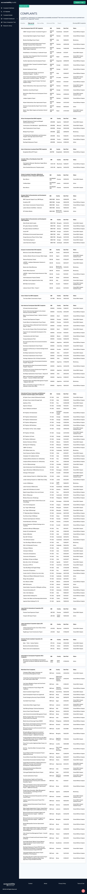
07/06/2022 (66, 661)
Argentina (59, 167)
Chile (58, 352)
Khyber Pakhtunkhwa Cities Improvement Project (34, 85)
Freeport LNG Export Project (29, 615)
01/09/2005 (66, 534)
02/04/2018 (66, 813)
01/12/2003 (66, 412)
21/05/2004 (66, 422)
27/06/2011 (66, 336)
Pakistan (58, 35)
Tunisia (58, 139)
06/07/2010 (66, 513)
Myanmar (59, 628)
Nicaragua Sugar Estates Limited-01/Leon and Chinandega (34, 501)
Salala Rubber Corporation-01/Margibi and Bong (34, 587)
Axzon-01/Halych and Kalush (30, 408)
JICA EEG (52, 628)
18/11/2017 (65, 69)
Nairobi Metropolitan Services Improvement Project (33, 824)
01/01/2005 (66, 495)
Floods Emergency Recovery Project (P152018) (34, 697)
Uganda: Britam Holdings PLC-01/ (31, 601)
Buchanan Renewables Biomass (30, 645)
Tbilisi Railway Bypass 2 (29, 239)
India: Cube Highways (28, 592)
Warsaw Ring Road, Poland (29, 259)
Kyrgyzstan (59, 60)
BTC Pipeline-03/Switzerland (30, 416)
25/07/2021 (66, 280)
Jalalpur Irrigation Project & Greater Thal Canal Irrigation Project (34, 81)
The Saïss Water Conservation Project (32, 298)
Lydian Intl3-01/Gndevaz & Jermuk (31, 489)
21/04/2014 (66, 678)
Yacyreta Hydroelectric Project (30, 775)
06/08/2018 (66, 809)
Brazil (58, 316)
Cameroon (59, 142)
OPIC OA (52, 643)
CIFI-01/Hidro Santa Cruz (29, 450)
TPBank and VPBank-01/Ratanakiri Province (33, 576)
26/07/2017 (66, 349)
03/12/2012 (66, 764)
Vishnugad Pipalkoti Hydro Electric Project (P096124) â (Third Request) (33, 853)
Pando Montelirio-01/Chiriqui (30, 521)
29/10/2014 (66, 228)
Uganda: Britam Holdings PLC (30, 595)
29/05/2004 (66, 425)
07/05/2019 (66, 361)
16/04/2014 (66, 489)
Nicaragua (58, 469)
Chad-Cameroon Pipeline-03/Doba (31, 453)
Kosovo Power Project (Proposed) (31, 711)
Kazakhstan (59, 31)
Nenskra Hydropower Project (30, 69)
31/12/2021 (65, 81)
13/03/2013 (66, 442)
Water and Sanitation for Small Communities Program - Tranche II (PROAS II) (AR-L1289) (33, 377)
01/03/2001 (66, 553)
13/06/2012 (66, 464)
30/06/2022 (66, 848)
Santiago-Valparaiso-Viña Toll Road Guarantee (34, 358)
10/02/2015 (66, 733)
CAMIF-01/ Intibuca (27, 447)
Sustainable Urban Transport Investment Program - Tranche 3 (35, 65)
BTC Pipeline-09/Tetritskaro (29, 425)
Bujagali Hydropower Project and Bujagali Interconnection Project (33, 122)
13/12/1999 (65, 728)
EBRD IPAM (52, 199)
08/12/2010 (66, 525)
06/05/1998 (66, 743)
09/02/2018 (66, 202)
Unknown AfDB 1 (27, 139)
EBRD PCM (52, 223)
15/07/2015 (66, 450)
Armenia (58, 207)
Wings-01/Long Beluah (28, 578)
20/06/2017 (66, 73)
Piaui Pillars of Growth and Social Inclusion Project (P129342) (35, 838)
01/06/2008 (66, 461)
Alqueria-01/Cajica (27, 405)
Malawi (57, 753)
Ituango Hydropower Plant (29, 338)
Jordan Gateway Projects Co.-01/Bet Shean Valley (35, 479)
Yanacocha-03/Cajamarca (29, 556)
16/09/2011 (65, 497)
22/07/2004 (66, 432)
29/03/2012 (66, 711)
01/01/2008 (66, 472)
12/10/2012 (65, 507)
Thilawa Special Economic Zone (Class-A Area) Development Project (34, 628)
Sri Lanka (58, 77)
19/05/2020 (66, 207)
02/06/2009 (66, 403)
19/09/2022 (66, 601)
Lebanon (58, 288)
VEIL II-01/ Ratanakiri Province (30, 545)
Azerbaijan (59, 242)
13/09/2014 (66, 444)
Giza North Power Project (29, 700)
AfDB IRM (52, 122)
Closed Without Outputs (79, 31)
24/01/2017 (66, 559)
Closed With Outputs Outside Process (78, 56)
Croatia (58, 252)
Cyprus (57, 256)
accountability (8, 2)
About (45, 883)
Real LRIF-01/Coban (27, 536)
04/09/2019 (66, 833)
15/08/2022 (66, 211)
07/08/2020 (66, 205)
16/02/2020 (66, 298)
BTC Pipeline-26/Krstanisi (29, 439)
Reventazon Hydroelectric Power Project (32, 345)
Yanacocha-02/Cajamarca (29, 553)
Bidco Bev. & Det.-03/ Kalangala (30, 562)
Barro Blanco (26, 179)
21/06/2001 (66, 684)
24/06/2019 (66, 829)
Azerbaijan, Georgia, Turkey (59, 413)
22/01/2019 (66, 270)
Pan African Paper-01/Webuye (30, 516)
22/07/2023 (66, 102)
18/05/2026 (66, 615)
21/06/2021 (66, 377)
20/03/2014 (66, 539)
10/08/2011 (65, 748)
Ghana (57, 759)
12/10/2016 (65, 267)
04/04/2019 (66, 366)
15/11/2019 (65, 274)
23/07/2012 (66, 772)
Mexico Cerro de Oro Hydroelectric (31, 648)
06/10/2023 (66, 106)
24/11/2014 (66, 231)
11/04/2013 (66, 405)
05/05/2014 (66, 179)
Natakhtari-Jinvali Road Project (30, 90)
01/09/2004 (66, 486)
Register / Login (80, 2)
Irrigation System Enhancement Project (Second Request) (34, 805)
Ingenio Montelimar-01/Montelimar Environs (33, 469)
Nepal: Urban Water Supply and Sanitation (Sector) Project (35, 111)
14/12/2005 (66, 35)
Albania (58, 442)
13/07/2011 (65, 325)
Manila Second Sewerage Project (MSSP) (33, 721)
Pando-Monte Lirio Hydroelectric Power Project (34, 322)
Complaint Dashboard (8, 18)
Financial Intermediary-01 (29, 590)
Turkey (58, 598)
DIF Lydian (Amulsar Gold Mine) (30, 225)
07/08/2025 (66, 631)
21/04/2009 (66, 694)
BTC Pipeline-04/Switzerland (30, 419)
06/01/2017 (66, 263)
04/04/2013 (66, 167)
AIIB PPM (52, 152)
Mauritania (59, 163)
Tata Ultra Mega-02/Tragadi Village (31, 567)
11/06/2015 (65, 135)
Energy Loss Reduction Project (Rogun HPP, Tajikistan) (33, 688)
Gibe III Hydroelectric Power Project (31, 128)
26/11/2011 (65, 528)
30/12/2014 (66, 223)
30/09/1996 (66, 775)
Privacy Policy (62, 883)
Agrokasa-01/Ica (27, 403)
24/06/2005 (66, 436)
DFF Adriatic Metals (27, 211)
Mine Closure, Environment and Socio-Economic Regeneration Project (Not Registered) (34, 724)
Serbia (58, 234)
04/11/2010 (66, 705)
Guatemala (59, 450)
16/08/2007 (66, 759)
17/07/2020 (66, 90)
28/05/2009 (66, 44)
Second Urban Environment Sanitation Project (34, 759)
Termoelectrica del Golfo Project (31, 336)
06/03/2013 (66, 252)
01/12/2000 (66, 479)
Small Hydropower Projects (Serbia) (31, 277)
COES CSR (52, 163)
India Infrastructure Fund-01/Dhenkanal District (34, 467)
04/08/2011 (66, 612)
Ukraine (58, 199)
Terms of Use (80, 883)
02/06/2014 (66, 628)
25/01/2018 (66, 242)
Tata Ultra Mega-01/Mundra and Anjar (32, 542)
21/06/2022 (66, 142)
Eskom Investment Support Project (31, 691)
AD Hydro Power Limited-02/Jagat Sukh (32, 400)
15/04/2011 (65, 467)
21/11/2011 (65, 52)
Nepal (57, 56)
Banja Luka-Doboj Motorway (30, 267)
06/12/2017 (66, 570)
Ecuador (58, 283)
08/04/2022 (66, 152)
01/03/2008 (66, 501)
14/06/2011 (66, 542)
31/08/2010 (66, 717)
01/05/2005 (66, 458)
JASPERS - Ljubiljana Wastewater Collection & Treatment (34, 263)
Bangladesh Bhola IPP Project (30, 152)
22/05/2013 (66, 753)
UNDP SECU (51, 661)
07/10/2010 (66, 688)
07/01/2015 (66, 708)
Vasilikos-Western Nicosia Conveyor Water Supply (35, 256)
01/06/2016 (66, 139)
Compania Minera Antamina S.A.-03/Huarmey (34, 461)
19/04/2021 (66, 385)
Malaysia (58, 444)
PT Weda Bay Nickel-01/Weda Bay (31, 513)
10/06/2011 (65, 329)
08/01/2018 (66, 342)
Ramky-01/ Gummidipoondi (29, 531)
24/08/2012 (66, 234)
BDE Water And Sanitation (29, 283)
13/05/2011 (65, 316)
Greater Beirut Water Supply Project (31, 705)
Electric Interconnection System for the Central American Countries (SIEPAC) (34, 312)
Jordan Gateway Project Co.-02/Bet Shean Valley (35, 476)
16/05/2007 (66, 122)
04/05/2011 (66, 757)
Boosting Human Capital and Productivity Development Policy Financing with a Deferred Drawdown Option (34, 781)
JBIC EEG (52, 612)
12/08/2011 (65, 308)
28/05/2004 (66, 428)
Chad (57, 453)
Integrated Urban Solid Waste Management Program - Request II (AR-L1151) (35, 381)
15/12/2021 (65, 598)
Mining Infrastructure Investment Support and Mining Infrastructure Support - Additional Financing (34, 814)
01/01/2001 (65, 476)
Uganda (59, 122)
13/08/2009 (66, 48)
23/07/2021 (66, 381)
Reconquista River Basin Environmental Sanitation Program (35, 342)
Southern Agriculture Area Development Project (34, 60)
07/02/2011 (66, 259)
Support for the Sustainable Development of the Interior (34, 332)
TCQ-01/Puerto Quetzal (28, 539)
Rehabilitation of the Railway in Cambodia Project (35, 52)
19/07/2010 (66, 125)
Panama (59, 179)
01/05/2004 (66, 419)
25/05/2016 (66, 358)
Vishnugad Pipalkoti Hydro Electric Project (33, 772)
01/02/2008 (66, 516)
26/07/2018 (66, 573)
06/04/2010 (66, 492)
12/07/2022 (66, 853)
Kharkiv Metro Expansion (29, 270)
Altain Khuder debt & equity (29, 223)
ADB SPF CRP (52, 31)
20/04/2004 (66, 673)
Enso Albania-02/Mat (28, 581)
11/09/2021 (65, 283)
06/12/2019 (66, 838)
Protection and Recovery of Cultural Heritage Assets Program (35, 349)
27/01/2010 (66, 521)
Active (74, 106)
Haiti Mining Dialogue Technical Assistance (33, 708)
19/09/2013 (66, 40)
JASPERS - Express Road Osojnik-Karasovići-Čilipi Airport (35, 274)
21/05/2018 (66, 65)
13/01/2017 (65, 562)
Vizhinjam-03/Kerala (28, 550)
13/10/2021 (65, 595)
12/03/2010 (66, 322)
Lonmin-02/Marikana (28, 483)
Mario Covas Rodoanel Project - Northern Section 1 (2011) (35, 316)
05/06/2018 (66, 199)
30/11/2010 (65, 648)
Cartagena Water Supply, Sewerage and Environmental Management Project (32, 673)
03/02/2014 (66, 408)
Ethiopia (59, 128)
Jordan (58, 476)
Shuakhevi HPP (26, 202)
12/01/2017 (65, 77)
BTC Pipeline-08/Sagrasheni (30, 422)
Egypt (57, 700)
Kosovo (57, 711)
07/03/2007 (66, 768)
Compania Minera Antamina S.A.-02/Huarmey (34, 458)
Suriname (59, 332)
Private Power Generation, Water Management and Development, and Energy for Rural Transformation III (34, 792)
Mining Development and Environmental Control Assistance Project (34, 728)
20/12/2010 (66, 311)
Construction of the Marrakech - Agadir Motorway (35, 125)
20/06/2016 (66, 791)
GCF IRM (52, 298)
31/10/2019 (65, 590)
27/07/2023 (66, 110)
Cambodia (58, 52)
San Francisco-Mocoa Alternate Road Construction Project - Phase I (35, 325)
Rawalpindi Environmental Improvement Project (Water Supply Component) (34, 48)
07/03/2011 (66, 239)
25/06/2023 (66, 98)
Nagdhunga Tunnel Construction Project (32, 631)
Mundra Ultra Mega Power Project (31, 40)
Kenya (58, 135)
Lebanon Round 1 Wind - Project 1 (31, 288)
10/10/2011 (65, 319)
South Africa (58, 131)
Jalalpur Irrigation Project (29, 98)
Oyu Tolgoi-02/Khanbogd (29, 510)
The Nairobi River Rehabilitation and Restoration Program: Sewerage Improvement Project (34, 136)
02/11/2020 (66, 288)
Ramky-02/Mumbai (27, 534)
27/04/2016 (66, 567)
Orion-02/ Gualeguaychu (29, 504)
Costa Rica (59, 311)
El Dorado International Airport (30, 308)
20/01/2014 (66, 56)
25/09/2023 (66, 94)
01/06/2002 (66, 456)
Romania (58, 724)
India (57, 40)
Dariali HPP (25, 231)
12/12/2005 (66, 439)
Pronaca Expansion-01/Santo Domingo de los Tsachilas (34, 525)
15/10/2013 (65, 332)
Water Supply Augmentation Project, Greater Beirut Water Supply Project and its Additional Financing (35, 809)
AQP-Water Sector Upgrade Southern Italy (33, 280)
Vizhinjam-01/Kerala (28, 548)
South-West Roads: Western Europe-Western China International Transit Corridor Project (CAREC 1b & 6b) (33, 843)
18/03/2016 (66, 800)
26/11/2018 (65, 578)
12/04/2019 (66, 824)
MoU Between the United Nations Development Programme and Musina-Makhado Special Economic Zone (35, 661)
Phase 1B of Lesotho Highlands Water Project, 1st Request (34, 744)
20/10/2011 (65, 453)
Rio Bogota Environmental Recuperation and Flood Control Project (35, 796)
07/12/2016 (66, 355)
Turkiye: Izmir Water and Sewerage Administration (35, 598)
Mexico (58, 336)
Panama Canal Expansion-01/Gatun (31, 518)
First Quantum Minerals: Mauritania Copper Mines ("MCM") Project (35, 164)
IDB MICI (52, 308)
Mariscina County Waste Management (32, 252)
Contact (30, 883)
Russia (57, 205)
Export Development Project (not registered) (33, 694)
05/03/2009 (66, 128)
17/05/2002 (66, 739)
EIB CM (51, 252)
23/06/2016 (66, 796)
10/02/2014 (66, 545)
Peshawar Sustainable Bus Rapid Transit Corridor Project (35, 106)
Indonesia (58, 513)
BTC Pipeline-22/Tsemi (28, 436)
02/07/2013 (66, 237)
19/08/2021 (66, 592)
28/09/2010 (66, 60)
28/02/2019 (66, 370)
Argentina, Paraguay (58, 739)
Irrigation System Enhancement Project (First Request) (33, 800)
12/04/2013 (66, 550)
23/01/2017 (66, 352)
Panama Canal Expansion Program (31, 319)
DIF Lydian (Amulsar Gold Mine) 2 (31, 228)
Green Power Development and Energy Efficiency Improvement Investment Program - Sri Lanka (35, 77)
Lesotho (58, 743)
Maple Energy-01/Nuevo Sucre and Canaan (33, 492)
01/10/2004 (66, 397)
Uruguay (58, 504)
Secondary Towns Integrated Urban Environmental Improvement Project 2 (35, 56)
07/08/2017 (66, 345)
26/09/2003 (66, 721)
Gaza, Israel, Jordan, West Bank (59, 749)
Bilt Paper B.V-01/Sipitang (29, 444)
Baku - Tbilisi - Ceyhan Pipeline (30, 643)
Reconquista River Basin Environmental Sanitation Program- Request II (35, 366)
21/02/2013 (66, 700)
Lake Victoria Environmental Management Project (35, 714)
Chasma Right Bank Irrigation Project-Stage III (34, 35)
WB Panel (51, 673)
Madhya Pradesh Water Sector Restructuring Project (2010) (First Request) (33, 717)
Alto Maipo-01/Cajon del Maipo (30, 559)
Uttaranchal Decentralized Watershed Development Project (32, 769)
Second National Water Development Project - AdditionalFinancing (34, 753)
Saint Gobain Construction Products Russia (33, 205)
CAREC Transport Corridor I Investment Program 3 (34, 31)
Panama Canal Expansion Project (31, 612)
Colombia (59, 308)
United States (58, 616)
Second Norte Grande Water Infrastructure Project (35, 757)
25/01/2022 (66, 277)
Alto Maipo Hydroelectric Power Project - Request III (35, 373)
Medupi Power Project (28, 131)
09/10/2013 (66, 447)
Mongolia (59, 223)
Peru (57, 403)
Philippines (59, 497)
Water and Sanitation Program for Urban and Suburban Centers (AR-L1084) (33, 385)
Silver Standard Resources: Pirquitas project (33, 167)
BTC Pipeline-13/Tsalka (28, 432)
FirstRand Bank (26, 183)
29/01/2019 (66, 373)
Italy (57, 280)
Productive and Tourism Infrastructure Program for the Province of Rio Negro (35, 370)
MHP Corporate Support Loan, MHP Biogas (33, 199)
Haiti (57, 708)
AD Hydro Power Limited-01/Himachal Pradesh (34, 397)
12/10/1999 (65, 714)
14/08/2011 (66, 163)
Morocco (59, 125)
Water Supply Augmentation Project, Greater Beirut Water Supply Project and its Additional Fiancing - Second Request (35, 829)
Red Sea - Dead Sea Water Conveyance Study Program (34, 748)
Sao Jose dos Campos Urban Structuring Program (35, 329)
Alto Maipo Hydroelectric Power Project (32, 352)
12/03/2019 (66, 576)
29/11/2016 (65, 786)
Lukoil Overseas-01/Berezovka (30, 486)
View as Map (40, 23)
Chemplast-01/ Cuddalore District (31, 456)
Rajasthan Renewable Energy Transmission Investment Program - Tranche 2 (33, 73)
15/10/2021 (65, 85)
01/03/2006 (66, 556)
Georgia (58, 65)
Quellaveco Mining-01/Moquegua (31, 528)
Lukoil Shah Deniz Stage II (29, 242)
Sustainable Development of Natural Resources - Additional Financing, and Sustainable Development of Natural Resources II (35, 764)
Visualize (22, 23)
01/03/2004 (66, 416)
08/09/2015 (66, 697)
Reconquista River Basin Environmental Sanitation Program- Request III (35, 362)
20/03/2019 (66, 581)
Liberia (58, 183)
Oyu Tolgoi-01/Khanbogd (29, 507)
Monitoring (75, 40)
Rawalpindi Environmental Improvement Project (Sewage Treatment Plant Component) (34, 44)
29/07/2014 (66, 225)
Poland (57, 259)
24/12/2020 (66, 842)
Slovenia (58, 263)
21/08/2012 (66, 548)
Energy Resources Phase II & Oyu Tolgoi (32, 237)
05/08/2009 (66, 504)
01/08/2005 (66, 400)
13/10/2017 (65, 780)
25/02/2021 (66, 183)
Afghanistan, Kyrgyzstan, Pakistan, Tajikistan (59, 678)
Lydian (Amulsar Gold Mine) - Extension (32, 207)
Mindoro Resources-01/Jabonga (30, 497)
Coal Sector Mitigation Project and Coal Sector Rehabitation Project (34, 684)
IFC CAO (52, 397)
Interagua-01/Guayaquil (29, 472)
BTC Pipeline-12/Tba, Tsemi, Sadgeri (32, 428)
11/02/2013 (65, 510)
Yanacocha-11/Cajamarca (29, 570)
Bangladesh (59, 152)
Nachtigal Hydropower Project (30, 142)
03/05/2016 (66, 804)
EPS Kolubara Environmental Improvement (33, 234)
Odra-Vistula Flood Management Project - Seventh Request (35, 834)
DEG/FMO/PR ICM (53, 179)
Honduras (58, 447)
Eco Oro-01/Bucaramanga (29, 464)
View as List (31, 23)
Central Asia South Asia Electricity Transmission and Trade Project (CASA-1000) (34, 678)
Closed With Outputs (78, 52)
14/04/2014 (66, 187)
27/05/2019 (66, 587)
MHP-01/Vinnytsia (27, 584)
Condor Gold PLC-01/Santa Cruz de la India (33, 573)
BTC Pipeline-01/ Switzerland (30, 412)
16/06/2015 (66, 483)
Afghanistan (59, 764)
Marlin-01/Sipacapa (27, 495)
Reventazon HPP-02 (28, 564)
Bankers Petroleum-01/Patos (30, 442)
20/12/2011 (65, 31)
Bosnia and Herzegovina (59, 211)
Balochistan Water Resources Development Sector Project (35, 94)
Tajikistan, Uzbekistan (58, 688)
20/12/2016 (66, 564)
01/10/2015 (65, 469)
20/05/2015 (66, 256)
